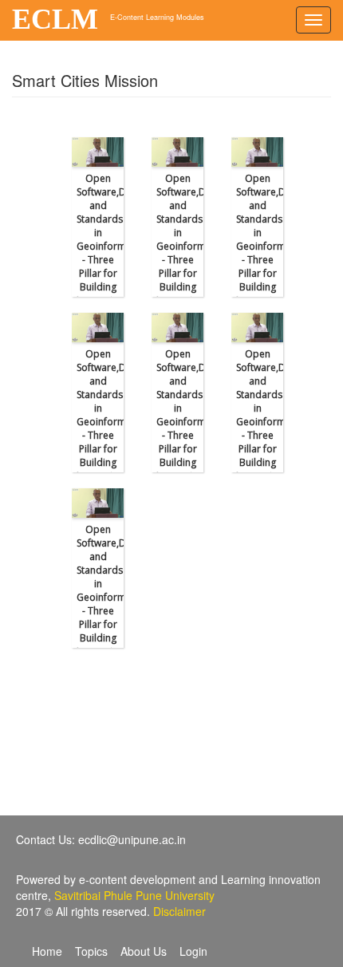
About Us (143, 951)
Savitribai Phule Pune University (134, 895)
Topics (91, 951)
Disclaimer (179, 911)
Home (47, 951)
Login (193, 951)
